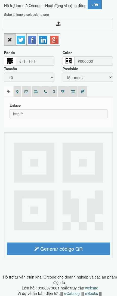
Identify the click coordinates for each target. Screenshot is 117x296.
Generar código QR (61, 248)
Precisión (70, 68)
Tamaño (10, 68)
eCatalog (72, 293)
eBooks (91, 293)
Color (67, 52)
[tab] (8, 91)
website (91, 288)
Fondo (9, 52)
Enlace (15, 105)
